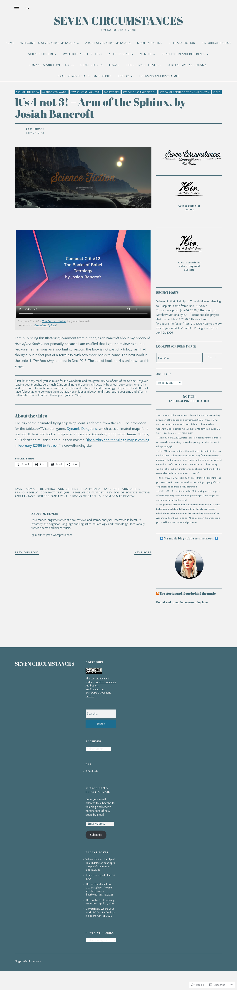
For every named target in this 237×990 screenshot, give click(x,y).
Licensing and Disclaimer (159, 76)
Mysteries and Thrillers (82, 54)
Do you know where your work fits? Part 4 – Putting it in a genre (100, 912)
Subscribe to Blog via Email (98, 790)
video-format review (117, 496)
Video (217, 92)
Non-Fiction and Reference (183, 54)
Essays (114, 65)
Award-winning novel (86, 92)
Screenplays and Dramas (188, 65)
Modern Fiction (149, 43)
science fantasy (50, 496)
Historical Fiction (216, 43)
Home (10, 43)
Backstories (112, 92)
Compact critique (55, 492)
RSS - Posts (92, 771)
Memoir (146, 54)
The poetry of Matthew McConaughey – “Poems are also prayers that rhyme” (188, 315)
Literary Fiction (182, 43)
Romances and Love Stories (51, 65)
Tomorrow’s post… (167, 310)
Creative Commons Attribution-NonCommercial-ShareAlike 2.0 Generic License (101, 689)
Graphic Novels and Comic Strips (84, 76)
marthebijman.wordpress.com (53, 535)
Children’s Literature (143, 65)
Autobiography (121, 54)
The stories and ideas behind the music (187, 593)
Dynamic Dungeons (82, 429)
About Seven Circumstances (108, 43)
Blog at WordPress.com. (28, 961)
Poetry (123, 76)
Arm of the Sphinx (40, 488)
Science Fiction (40, 54)
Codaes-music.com (200, 538)
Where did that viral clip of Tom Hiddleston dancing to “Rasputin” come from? (100, 863)
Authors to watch (55, 92)
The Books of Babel (54, 321)
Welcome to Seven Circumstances (48, 43)
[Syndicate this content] (157, 593)
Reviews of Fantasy (88, 492)
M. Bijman (37, 128)
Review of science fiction (139, 92)
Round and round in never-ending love (182, 602)
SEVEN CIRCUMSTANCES (118, 20)
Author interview (27, 92)
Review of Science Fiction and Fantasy (184, 92)
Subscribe (96, 834)
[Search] (27, 7)
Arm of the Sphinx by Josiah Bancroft (88, 488)
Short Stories (91, 65)
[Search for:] (101, 713)
